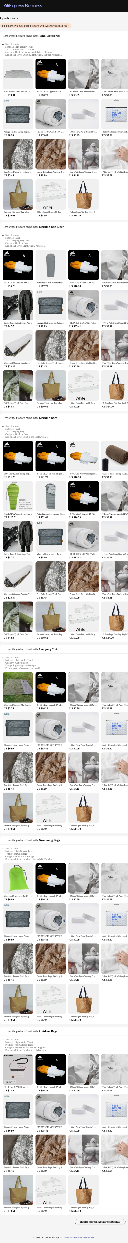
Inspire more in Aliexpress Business (100, 1221)
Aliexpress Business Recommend (79, 1237)
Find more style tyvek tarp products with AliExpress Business (34, 25)
